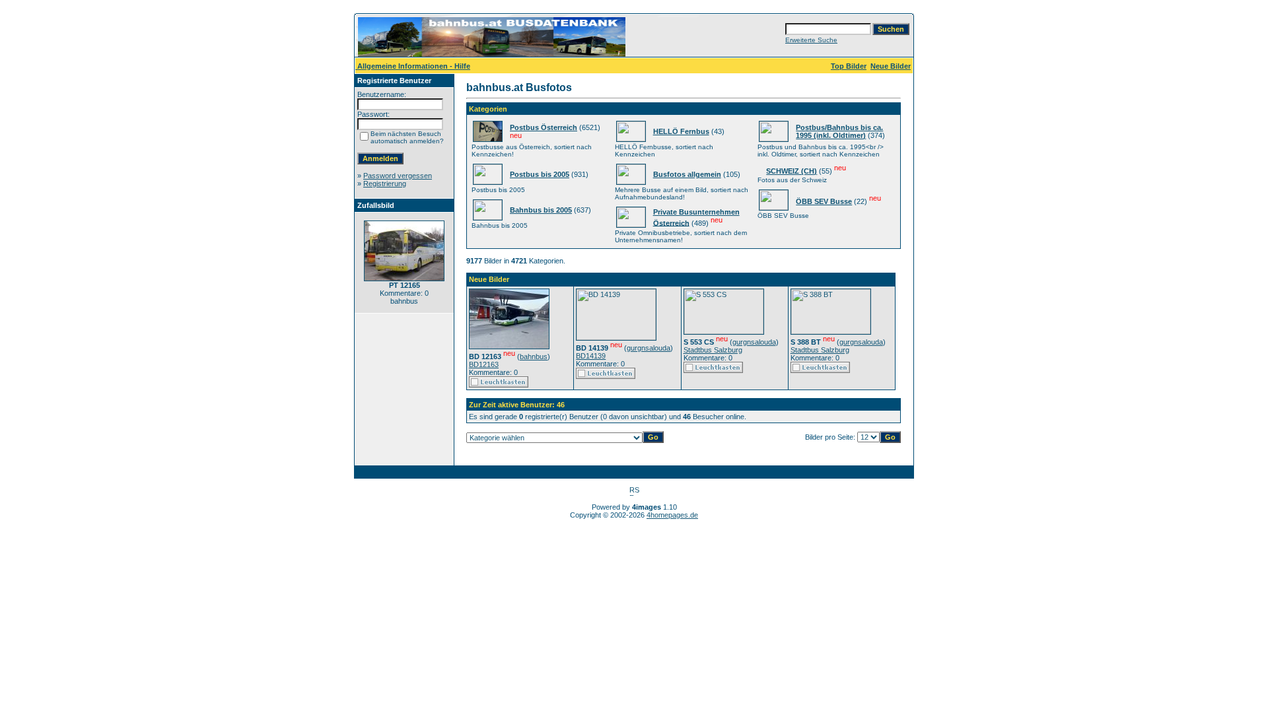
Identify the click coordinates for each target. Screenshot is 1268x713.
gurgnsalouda (648, 348)
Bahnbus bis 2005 (541, 210)
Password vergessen (397, 176)
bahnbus (533, 356)
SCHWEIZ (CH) (791, 171)
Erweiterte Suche (811, 40)
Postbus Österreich (543, 127)
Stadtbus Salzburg (713, 350)
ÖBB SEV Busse (824, 201)
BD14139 (591, 356)
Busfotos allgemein (687, 174)
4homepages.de (672, 515)
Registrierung (384, 183)
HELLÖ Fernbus (681, 131)
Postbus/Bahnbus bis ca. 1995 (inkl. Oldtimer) (839, 131)
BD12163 (484, 364)
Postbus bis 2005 (539, 174)
